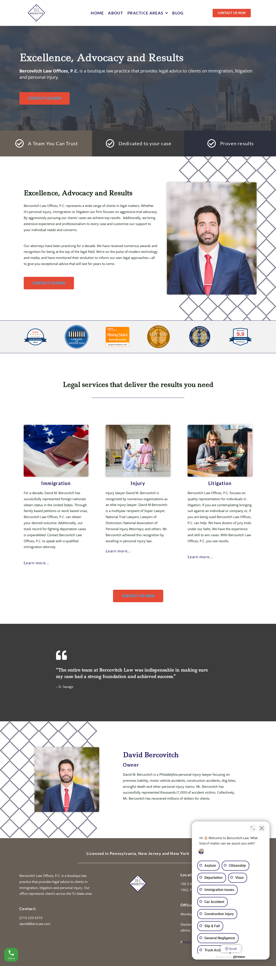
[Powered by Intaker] (239, 957)
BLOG (177, 13)
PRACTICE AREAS (145, 13)
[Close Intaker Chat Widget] (261, 828)
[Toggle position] (252, 828)
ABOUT (115, 13)
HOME (97, 13)
